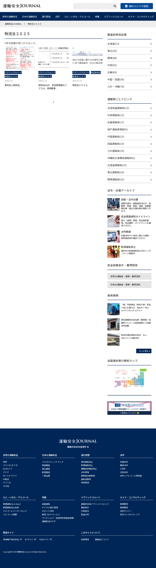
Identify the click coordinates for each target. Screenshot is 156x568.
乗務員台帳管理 (88, 475)
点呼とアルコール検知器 (131, 475)
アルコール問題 (10, 514)
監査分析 (85, 514)
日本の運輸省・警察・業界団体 (125, 284)
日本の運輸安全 (29, 16)
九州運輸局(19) (115, 151)
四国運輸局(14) (115, 143)
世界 (5, 461)
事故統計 (85, 507)
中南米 (6, 479)
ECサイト (29, 539)
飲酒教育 (124, 503)
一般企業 (46, 475)
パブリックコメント (113, 16)
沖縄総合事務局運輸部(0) (121, 158)
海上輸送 (46, 468)
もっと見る (143, 351)
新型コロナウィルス (51, 514)
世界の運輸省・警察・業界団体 (125, 276)
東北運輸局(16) (115, 172)
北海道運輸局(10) (117, 165)
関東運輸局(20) (115, 179)
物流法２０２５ (11, 76)
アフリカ (7, 482)
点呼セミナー (126, 510)
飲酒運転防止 (87, 465)
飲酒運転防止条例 (11, 507)
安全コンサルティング (130, 514)
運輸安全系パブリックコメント (95, 503)
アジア (6, 472)
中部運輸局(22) (115, 115)
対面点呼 (124, 461)
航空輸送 (46, 472)
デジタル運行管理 (50, 507)
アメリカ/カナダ (10, 465)
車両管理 (85, 482)
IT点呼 (123, 468)
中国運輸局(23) (115, 136)
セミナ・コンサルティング (141, 16)
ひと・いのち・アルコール (77, 16)
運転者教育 (86, 479)
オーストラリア (10, 475)
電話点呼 (124, 465)
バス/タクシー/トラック (52, 461)
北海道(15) (113, 43)
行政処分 (85, 510)
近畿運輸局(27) (115, 122)
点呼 (57, 16)
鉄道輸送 (46, 465)
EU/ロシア (7, 468)
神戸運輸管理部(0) (117, 129)
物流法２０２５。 (80, 85)
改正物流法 (95, 72)
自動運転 (46, 503)
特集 (97, 16)
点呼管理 (85, 472)
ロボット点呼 (48, 510)
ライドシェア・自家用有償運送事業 (58, 517)
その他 (6, 486)
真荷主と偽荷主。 (13, 85)
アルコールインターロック (15, 510)
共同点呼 (124, 472)
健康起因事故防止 (89, 468)
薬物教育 (124, 507)
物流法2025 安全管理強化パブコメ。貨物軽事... (52, 86)
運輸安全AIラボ (49, 521)
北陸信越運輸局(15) (118, 108)
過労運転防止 (87, 461)
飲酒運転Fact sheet (12, 503)
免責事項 (85, 539)
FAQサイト (44, 539)
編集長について (102, 539)
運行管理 (46, 16)
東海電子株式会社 (11, 539)
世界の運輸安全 (9, 16)
